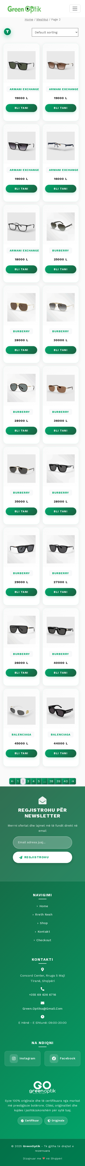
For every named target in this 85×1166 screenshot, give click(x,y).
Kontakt (44, 931)
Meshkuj (42, 19)
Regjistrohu (36, 857)
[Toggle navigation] (74, 9)
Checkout (43, 940)
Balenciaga (21, 734)
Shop (44, 923)
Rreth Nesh (43, 914)
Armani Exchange (24, 89)
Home (29, 19)
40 (66, 781)
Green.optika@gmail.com (43, 1008)
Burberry (60, 250)
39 (58, 781)
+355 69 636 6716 (42, 995)
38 (51, 781)
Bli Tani (21, 107)
